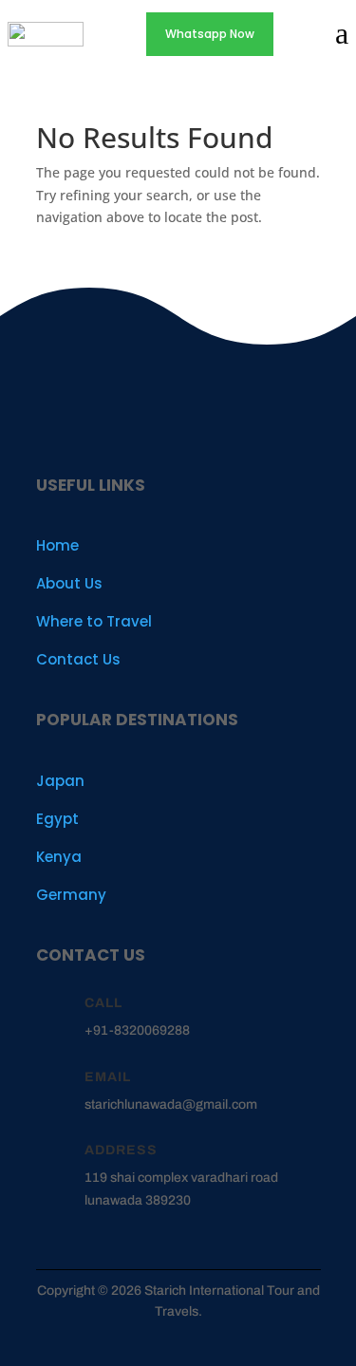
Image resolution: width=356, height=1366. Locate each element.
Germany (71, 895)
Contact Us (78, 659)
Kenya (59, 857)
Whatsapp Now (209, 34)
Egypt (57, 819)
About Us (69, 583)
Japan (60, 781)
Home (57, 545)
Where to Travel (94, 621)
